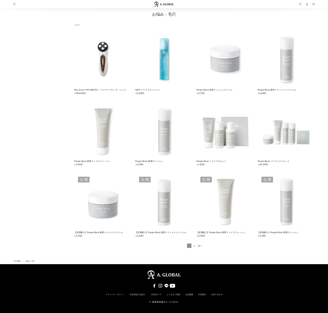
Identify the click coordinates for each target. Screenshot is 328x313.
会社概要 (189, 294)
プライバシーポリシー (115, 294)
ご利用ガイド (156, 294)
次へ (200, 245)
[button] (300, 4)
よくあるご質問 (173, 294)
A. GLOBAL (17, 261)
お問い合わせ (217, 294)
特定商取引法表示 (137, 294)
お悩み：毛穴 (29, 261)
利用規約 (202, 294)
